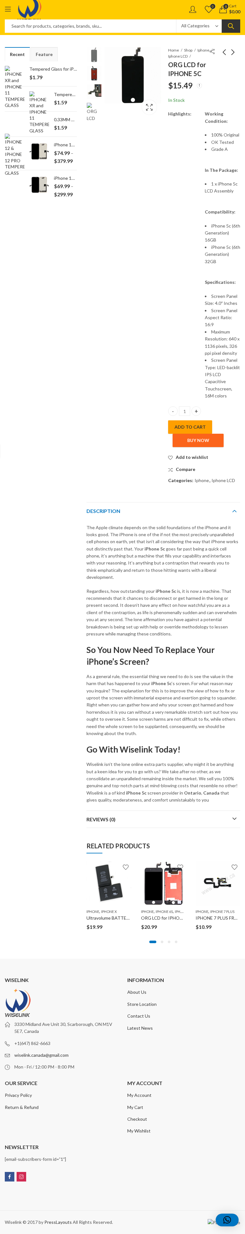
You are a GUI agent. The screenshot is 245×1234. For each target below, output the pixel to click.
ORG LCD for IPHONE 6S (166, 918)
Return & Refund (22, 1107)
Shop (188, 50)
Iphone (203, 50)
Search (231, 26)
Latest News (140, 1028)
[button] (153, 942)
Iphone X (109, 911)
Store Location (142, 1004)
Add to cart (190, 427)
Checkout (137, 1119)
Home (173, 50)
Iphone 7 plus (222, 911)
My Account (139, 1095)
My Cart (135, 1107)
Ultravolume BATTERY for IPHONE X (123, 918)
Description (103, 511)
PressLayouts (58, 1222)
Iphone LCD (178, 56)
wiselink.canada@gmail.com (41, 1055)
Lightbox (149, 107)
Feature (44, 54)
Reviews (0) (100, 819)
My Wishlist (139, 1130)
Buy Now (198, 440)
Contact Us (138, 1016)
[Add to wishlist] (125, 867)
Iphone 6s (164, 911)
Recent (17, 54)
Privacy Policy (18, 1095)
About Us (136, 992)
